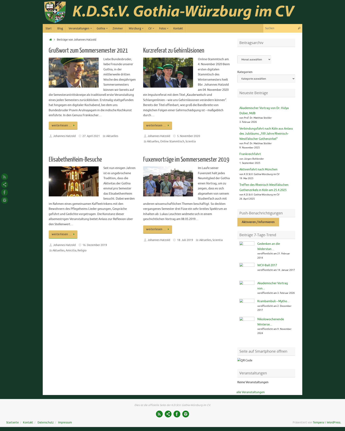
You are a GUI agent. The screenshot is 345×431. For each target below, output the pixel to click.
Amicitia (71, 250)
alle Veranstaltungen (250, 392)
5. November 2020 (188, 136)
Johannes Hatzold (64, 136)
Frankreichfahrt (250, 154)
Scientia (190, 141)
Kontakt (28, 422)
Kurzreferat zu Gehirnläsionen (173, 50)
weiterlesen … (62, 125)
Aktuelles (112, 136)
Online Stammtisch (172, 141)
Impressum (65, 422)
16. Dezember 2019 (94, 245)
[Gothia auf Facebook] (4, 192)
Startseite (12, 422)
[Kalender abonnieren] (4, 184)
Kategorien (245, 72)
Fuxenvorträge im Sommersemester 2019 (186, 159)
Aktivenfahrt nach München (258, 169)
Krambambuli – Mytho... (273, 301)
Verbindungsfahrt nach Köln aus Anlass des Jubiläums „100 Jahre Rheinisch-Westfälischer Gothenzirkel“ (266, 134)
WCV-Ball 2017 (267, 265)
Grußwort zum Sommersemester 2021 (88, 50)
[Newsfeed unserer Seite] (4, 176)
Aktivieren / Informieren (258, 222)
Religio (81, 250)
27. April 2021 (91, 136)
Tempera (318, 422)
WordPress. (334, 422)
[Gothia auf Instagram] (4, 200)
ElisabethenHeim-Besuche (75, 159)
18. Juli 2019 (185, 240)
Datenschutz (46, 422)
